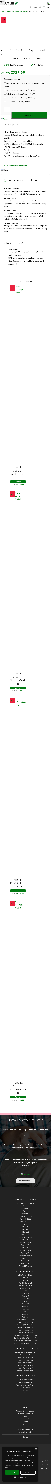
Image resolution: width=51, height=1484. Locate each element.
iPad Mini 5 (25, 1314)
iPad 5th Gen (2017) (26, 1283)
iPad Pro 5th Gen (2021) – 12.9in (25, 1343)
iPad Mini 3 (25, 1309)
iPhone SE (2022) (25, 1221)
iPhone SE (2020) (25, 1219)
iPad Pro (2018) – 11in (25, 1327)
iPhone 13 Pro (25, 1253)
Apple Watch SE (25, 1355)
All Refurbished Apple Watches (25, 1352)
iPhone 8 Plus (25, 1214)
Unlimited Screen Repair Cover (20, 94)
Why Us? (26, 1424)
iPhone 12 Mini (25, 1242)
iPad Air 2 (25, 1293)
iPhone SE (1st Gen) (25, 1216)
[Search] (40, 7)
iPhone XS (25, 1229)
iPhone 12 (25, 1240)
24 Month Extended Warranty (20, 98)
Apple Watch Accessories (25, 1371)
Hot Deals (25, 1393)
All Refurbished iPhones (25, 1203)
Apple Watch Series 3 (25, 1357)
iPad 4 (25, 1280)
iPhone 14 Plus (25, 1261)
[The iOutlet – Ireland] (9, 3)
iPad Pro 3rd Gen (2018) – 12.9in (25, 1338)
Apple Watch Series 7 (25, 1368)
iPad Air (25, 1291)
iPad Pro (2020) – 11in (25, 1330)
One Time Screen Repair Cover (20, 90)
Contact (25, 1437)
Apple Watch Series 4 (25, 1360)
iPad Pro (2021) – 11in (25, 1333)
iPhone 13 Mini (25, 1250)
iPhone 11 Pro (25, 1235)
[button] (20, 1477)
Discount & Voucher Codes (25, 1411)
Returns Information (25, 1432)
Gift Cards (25, 1390)
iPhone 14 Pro (25, 1263)
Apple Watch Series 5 (25, 1363)
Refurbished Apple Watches (25, 1385)
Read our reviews (25, 1181)
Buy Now (29, 115)
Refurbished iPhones (12, 11)
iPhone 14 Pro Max (25, 1266)
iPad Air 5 (25, 1301)
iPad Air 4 (25, 1299)
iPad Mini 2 (25, 1306)
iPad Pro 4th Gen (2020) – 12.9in (25, 1341)
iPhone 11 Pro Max (25, 1237)
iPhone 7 (26, 1206)
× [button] (36, 1449)
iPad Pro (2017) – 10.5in (25, 1325)
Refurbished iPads (25, 1382)
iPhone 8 (26, 1211)
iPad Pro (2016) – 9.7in (26, 1322)
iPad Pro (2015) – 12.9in (25, 1320)
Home (3, 11)
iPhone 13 (25, 1248)
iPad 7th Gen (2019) (26, 1288)
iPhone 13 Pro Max (25, 1256)
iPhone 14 (25, 1258)
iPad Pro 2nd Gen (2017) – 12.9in (25, 1335)
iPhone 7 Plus (25, 1208)
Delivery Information (25, 1429)
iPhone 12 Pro (25, 1245)
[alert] (20, 1464)
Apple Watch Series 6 (25, 1365)
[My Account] (31, 7)
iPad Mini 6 (25, 1317)
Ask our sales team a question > (16, 165)
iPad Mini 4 (25, 1312)
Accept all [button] (12, 1472)
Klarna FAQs (25, 1419)
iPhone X (26, 1224)
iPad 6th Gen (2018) (26, 1286)
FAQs (25, 1416)
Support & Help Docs (25, 1414)
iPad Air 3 (25, 1296)
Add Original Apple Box (18, 102)
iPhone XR (25, 1227)
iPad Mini (25, 1304)
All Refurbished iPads (25, 1275)
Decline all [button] (28, 1472)
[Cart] (35, 7)
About (25, 1422)
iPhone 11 (23, 11)
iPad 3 (25, 1278)
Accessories (25, 1387)
